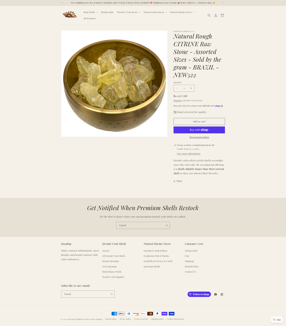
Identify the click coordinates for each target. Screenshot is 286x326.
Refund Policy (192, 266)
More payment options (199, 137)
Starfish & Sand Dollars (155, 250)
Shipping (178, 100)
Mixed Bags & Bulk (111, 271)
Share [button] (179, 181)
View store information (188, 153)
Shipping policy (157, 319)
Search (105, 250)
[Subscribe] (166, 225)
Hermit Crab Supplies (113, 276)
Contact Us (190, 271)
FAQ (187, 255)
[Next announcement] (224, 3)
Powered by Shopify (94, 319)
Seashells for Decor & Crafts (158, 261)
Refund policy (111, 319)
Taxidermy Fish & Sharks (156, 255)
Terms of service (141, 319)
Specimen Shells (152, 266)
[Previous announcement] (62, 3)
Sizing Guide (191, 250)
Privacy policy (125, 319)
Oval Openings (109, 266)
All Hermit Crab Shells (113, 255)
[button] (90, 12)
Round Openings (110, 261)
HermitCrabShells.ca (76, 319)
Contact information (175, 319)
